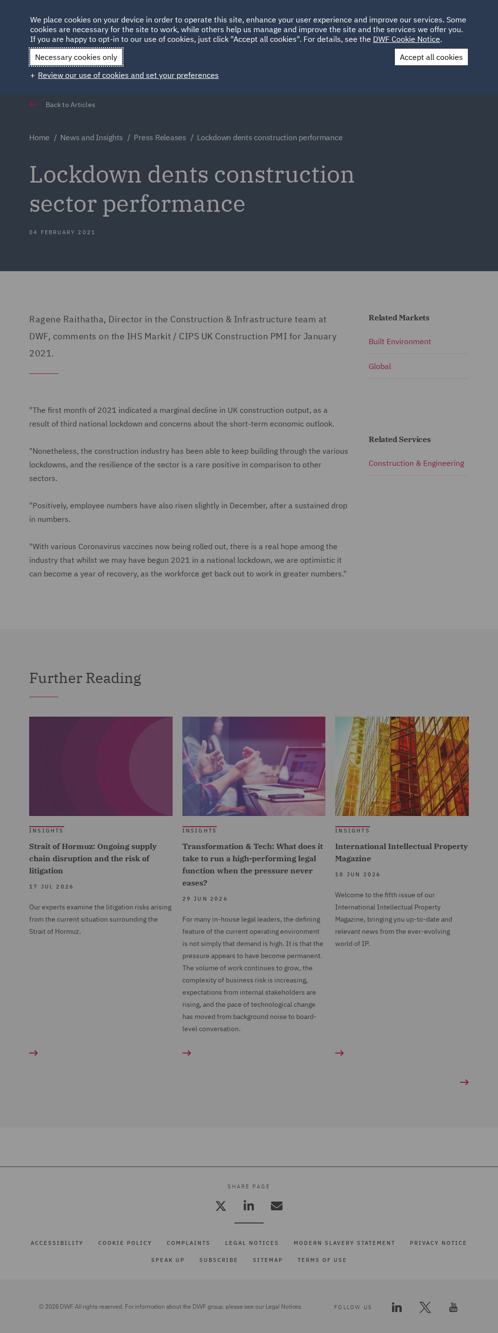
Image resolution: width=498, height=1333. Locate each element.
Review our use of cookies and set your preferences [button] (128, 75)
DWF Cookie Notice (406, 39)
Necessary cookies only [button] (76, 57)
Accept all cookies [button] (431, 57)
